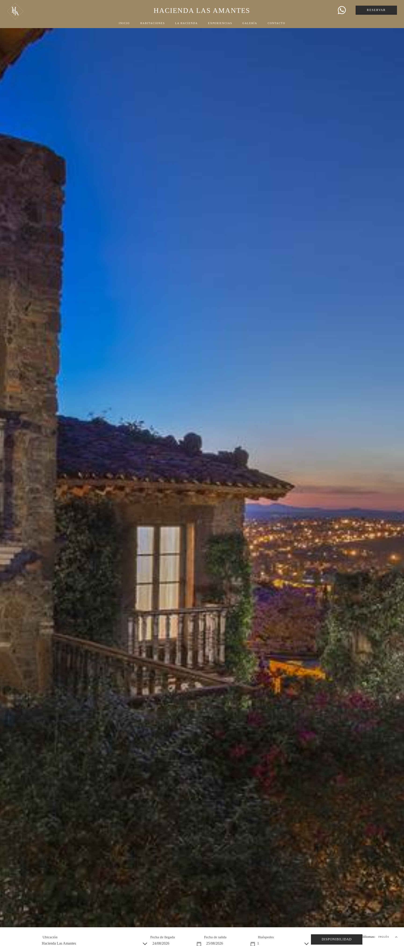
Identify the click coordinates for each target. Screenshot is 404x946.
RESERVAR (376, 10)
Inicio (124, 23)
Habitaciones (152, 23)
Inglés (383, 936)
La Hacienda (186, 23)
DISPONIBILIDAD (337, 939)
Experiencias (220, 23)
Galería (249, 23)
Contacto (276, 23)
